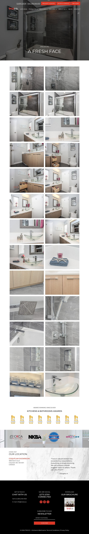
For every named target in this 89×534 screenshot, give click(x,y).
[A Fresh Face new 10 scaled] (27, 371)
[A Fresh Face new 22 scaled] (62, 218)
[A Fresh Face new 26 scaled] (27, 192)
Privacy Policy (64, 530)
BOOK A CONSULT (63, 3)
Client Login (21, 3)
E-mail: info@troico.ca (19, 502)
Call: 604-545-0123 (33, 3)
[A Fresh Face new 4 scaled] (62, 90)
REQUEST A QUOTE (48, 3)
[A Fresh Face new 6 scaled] (27, 167)
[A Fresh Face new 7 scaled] (62, 396)
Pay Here (75, 3)
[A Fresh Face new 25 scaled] (62, 167)
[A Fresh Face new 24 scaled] (62, 192)
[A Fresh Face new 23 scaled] (27, 218)
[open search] (78, 13)
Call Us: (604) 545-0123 (19, 499)
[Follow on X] (48, 502)
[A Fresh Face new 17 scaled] (62, 269)
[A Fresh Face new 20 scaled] (27, 141)
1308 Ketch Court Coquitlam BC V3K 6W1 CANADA (16, 462)
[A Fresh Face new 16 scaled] (27, 294)
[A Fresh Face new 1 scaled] (27, 116)
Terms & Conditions (53, 530)
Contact (77, 9)
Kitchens (23, 9)
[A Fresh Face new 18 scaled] (27, 243)
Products (32, 9)
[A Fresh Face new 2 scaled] (62, 243)
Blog (70, 9)
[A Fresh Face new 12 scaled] (27, 345)
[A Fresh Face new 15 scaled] (62, 294)
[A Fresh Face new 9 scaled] (62, 371)
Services (42, 9)
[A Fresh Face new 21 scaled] (62, 116)
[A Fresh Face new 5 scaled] (27, 90)
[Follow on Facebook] (41, 502)
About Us (61, 9)
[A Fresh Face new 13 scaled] (62, 320)
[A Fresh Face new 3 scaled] (27, 269)
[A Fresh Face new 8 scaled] (27, 396)
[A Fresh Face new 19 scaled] (62, 141)
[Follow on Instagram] (44, 502)
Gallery (52, 9)
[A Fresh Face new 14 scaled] (27, 320)
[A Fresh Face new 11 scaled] (62, 345)
